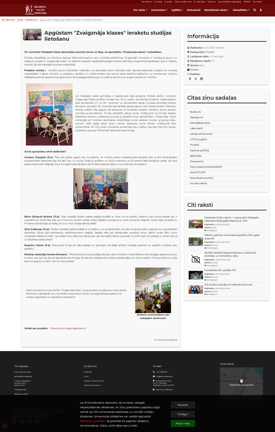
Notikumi (31, 19)
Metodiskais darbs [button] (215, 10)
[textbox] (100, 197)
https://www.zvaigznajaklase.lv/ (68, 328)
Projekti (210, 52)
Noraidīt (183, 404)
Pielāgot (183, 414)
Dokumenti (193, 10)
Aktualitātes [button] (240, 10)
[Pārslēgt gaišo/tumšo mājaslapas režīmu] (261, 10)
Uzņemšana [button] (158, 10)
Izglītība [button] (176, 10)
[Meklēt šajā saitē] (255, 10)
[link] (190, 79)
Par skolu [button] (139, 10)
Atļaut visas (183, 423)
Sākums (9, 19)
